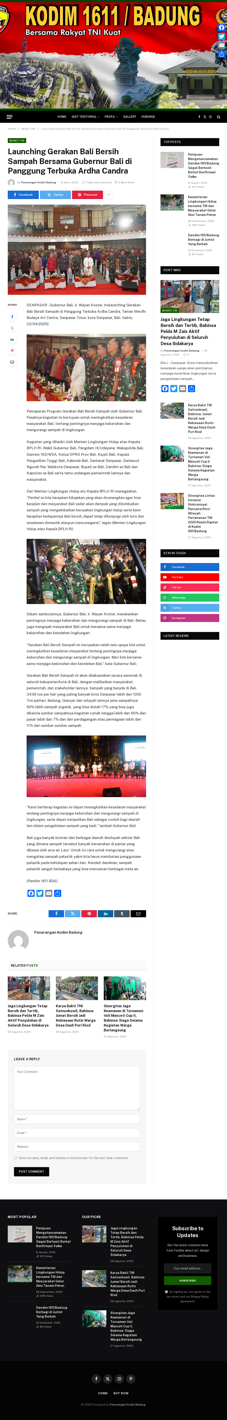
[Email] (12, 362)
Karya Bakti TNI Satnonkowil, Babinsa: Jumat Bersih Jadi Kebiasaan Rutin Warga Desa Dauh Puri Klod (76, 1015)
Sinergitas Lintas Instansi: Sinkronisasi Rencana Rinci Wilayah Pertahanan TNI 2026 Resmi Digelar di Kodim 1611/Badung (203, 513)
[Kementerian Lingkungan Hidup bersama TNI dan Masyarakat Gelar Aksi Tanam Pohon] (172, 202)
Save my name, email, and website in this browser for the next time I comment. (74, 1158)
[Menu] (9, 117)
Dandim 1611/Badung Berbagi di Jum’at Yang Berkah (203, 239)
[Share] (221, 54)
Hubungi (148, 116)
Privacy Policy (200, 1296)
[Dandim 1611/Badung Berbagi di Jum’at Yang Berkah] (172, 241)
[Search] (218, 117)
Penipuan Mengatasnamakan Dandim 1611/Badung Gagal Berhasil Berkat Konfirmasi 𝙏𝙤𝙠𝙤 (203, 165)
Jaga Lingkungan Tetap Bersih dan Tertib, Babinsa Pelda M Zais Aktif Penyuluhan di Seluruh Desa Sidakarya (28, 1015)
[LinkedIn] (12, 339)
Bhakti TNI (17, 140)
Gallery (129, 116)
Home (61, 116)
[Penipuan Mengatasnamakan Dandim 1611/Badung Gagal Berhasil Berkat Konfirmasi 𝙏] (172, 160)
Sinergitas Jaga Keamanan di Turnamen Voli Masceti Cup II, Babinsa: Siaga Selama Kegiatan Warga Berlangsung (123, 1018)
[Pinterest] (12, 350)
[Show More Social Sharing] (108, 195)
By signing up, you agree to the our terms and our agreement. (188, 1296)
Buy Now (121, 1393)
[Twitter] (12, 328)
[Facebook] (12, 316)
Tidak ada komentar (99, 182)
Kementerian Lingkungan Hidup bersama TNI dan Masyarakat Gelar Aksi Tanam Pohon (202, 206)
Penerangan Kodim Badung (38, 182)
